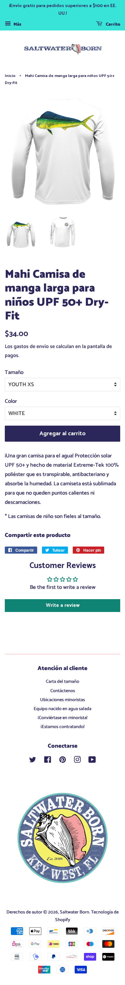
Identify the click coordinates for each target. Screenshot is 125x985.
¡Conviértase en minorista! (63, 718)
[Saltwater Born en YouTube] (92, 761)
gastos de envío (31, 346)
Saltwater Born (74, 912)
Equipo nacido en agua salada (62, 709)
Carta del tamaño (62, 681)
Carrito (112, 24)
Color (11, 401)
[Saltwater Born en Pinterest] (62, 761)
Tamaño (14, 372)
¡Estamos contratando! (63, 727)
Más (17, 24)
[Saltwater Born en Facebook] (47, 761)
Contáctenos (62, 691)
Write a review (62, 605)
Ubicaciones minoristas (62, 700)
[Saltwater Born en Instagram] (77, 761)
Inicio (10, 75)
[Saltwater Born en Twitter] (32, 761)
